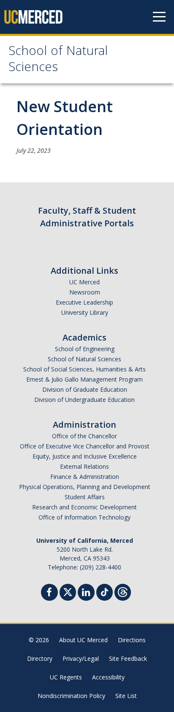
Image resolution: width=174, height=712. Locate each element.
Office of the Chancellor (84, 436)
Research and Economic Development (84, 507)
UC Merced (84, 282)
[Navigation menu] (159, 17)
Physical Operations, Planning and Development (84, 487)
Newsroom (84, 292)
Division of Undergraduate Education (84, 400)
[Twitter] (68, 591)
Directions (132, 640)
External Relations (84, 466)
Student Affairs (85, 497)
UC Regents (66, 677)
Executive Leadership (84, 302)
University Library (84, 312)
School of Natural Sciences (58, 60)
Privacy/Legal (81, 658)
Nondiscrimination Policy (71, 696)
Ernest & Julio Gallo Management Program (84, 379)
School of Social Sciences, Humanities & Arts (84, 369)
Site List (126, 696)
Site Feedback (128, 658)
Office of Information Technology (84, 517)
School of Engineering (84, 349)
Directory (39, 658)
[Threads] (123, 591)
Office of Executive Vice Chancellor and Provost (85, 446)
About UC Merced (83, 640)
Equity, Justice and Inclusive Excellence (85, 456)
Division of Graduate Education (84, 389)
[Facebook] (49, 593)
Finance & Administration (84, 477)
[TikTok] (104, 591)
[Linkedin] (86, 593)
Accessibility (108, 677)
